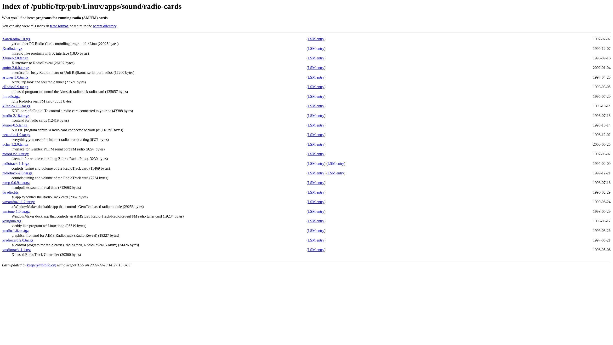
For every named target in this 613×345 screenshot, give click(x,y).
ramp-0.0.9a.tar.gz (16, 183)
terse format (59, 26)
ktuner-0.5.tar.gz (14, 125)
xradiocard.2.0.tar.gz (17, 240)
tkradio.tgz (10, 192)
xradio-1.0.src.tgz (15, 231)
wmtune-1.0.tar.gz (16, 211)
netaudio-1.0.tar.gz (16, 135)
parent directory (104, 26)
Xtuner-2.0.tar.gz (15, 58)
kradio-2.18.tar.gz (15, 116)
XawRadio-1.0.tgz (16, 39)
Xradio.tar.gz (12, 48)
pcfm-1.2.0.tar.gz (15, 144)
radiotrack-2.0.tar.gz (17, 173)
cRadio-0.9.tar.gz (15, 87)
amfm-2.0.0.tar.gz (15, 68)
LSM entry (316, 39)
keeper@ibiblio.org (41, 265)
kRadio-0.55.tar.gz (16, 106)
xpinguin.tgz (11, 221)
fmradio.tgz (11, 96)
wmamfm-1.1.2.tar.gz (18, 202)
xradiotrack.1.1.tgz (16, 250)
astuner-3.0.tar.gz (15, 77)
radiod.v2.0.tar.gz (15, 154)
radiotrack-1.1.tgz (15, 163)
